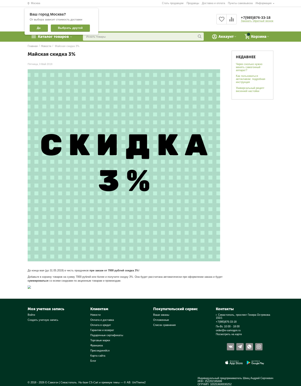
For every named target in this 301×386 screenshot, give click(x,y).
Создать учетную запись (43, 319)
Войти (31, 314)
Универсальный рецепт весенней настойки (250, 89)
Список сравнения (164, 325)
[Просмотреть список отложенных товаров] (221, 21)
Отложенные (161, 319)
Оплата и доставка (102, 319)
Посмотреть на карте (229, 334)
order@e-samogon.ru (228, 330)
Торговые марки (100, 340)
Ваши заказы (161, 314)
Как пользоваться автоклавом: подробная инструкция (250, 79)
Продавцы (193, 3)
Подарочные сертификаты (106, 335)
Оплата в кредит (100, 325)
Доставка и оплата (213, 3)
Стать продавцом (172, 3)
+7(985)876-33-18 (255, 18)
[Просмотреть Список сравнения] (231, 21)
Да (39, 27)
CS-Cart (93, 382)
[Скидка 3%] (29, 287)
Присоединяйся (100, 350)
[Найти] (200, 36)
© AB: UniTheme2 (135, 382)
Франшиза (96, 345)
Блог (93, 360)
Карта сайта (97, 355)
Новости (95, 314)
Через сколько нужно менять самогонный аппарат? (249, 67)
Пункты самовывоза (240, 3)
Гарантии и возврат (102, 330)
